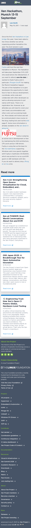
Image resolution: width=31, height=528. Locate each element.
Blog (3, 471)
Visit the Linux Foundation (11, 383)
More (3, 510)
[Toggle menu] (3, 2)
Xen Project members (9, 493)
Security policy (6, 503)
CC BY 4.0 (15, 525)
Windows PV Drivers (8, 417)
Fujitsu (4, 67)
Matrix (3, 475)
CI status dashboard (8, 442)
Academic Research (8, 465)
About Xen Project (7, 490)
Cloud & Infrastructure (9, 458)
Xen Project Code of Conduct (11, 445)
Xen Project (24, 522)
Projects (4, 394)
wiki (27, 121)
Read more (7, 206)
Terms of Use (6, 388)
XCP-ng (4, 424)
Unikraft (4, 414)
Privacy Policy (6, 385)
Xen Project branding (9, 518)
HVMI (3, 407)
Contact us (5, 506)
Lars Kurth (13, 23)
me (7, 164)
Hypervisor (5, 401)
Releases (4, 514)
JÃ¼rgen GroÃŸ (15, 82)
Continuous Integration (9, 439)
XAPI (3, 420)
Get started (5, 432)
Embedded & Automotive (10, 404)
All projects (5, 398)
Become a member (8, 496)
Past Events (5, 478)
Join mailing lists (7, 481)
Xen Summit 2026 (7, 461)
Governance (5, 499)
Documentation (6, 450)
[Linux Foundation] (15, 368)
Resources (5, 454)
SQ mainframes (10, 149)
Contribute (5, 428)
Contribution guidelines (9, 435)
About (3, 486)
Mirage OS (5, 411)
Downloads (5, 468)
